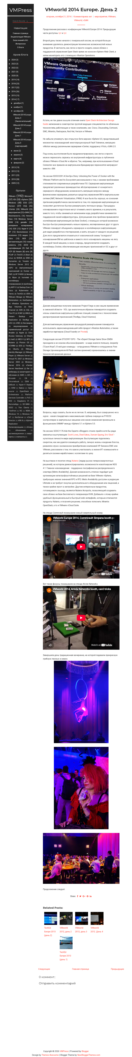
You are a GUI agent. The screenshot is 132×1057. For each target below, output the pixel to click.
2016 (13, 91)
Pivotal (84, 332)
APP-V (13, 287)
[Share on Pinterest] (87, 896)
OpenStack (24, 391)
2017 (13, 87)
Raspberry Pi (23, 401)
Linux (11, 258)
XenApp (26, 320)
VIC (20, 411)
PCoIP (11, 255)
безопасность (14, 216)
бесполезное (22, 232)
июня (16, 151)
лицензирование (20, 326)
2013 (13, 167)
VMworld (24, 209)
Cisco (11, 290)
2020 (13, 76)
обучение (13, 375)
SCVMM (12, 346)
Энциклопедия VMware (21, 37)
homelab (25, 277)
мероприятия (14, 212)
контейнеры (14, 281)
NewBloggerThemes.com (88, 1055)
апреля (17, 155)
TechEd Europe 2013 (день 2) (50, 932)
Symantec (13, 261)
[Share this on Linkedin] (90, 896)
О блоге (20, 47)
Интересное (21, 44)
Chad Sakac (84, 435)
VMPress (20, 10)
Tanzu (11, 294)
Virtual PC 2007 (15, 359)
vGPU (11, 268)
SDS (20, 346)
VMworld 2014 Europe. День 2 (81, 9)
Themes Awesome (50, 1055)
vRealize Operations (20, 304)
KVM (13, 388)
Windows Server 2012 (19, 264)
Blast (28, 255)
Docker (26, 271)
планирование (15, 284)
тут (60, 33)
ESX (14, 229)
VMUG (27, 313)
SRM (28, 258)
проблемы (28, 284)
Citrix (11, 238)
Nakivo (21, 388)
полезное (13, 235)
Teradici (25, 261)
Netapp (29, 274)
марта (16, 159)
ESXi (25, 203)
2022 (13, 68)
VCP (10, 252)
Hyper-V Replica (25, 385)
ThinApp (29, 346)
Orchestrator (14, 395)
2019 (13, 80)
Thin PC (12, 313)
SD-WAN (26, 404)
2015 (13, 95)
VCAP (20, 313)
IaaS (13, 339)
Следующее (44, 969)
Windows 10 (14, 414)
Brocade (12, 378)
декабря (17, 103)
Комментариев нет (82, 16)
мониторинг (25, 372)
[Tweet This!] (80, 896)
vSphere (24, 199)
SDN (21, 310)
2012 (13, 171)
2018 (13, 84)
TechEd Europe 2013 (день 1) (65, 956)
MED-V (21, 339)
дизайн (24, 222)
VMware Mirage (15, 297)
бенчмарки (27, 323)
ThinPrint (12, 411)
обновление (20, 430)
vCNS (18, 323)
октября (17, 111)
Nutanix (12, 342)
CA (26, 378)
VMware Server (23, 356)
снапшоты (20, 437)
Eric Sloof (109, 435)
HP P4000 (19, 274)
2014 (13, 99)
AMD (22, 375)
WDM (28, 411)
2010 (13, 179)
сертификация (15, 248)
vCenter (12, 209)
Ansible (12, 333)
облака (29, 427)
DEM (27, 381)
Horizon (12, 206)
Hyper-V (25, 229)
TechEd (20, 294)
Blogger (85, 1051)
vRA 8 (20, 420)
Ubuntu (16, 349)
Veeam (19, 252)
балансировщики (16, 427)
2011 (13, 175)
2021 (13, 72)
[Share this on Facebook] (77, 896)
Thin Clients (23, 408)
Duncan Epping (97, 435)
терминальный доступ (19, 329)
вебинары (13, 372)
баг (28, 368)
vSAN (26, 212)
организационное (16, 433)
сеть (27, 252)
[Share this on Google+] (84, 896)
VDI (14, 199)
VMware (12, 196)
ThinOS (20, 255)
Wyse (14, 277)
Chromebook (14, 381)
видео (25, 235)
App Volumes (15, 307)
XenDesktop (27, 300)
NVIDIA (19, 258)
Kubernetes (23, 290)
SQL (28, 310)
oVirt (11, 323)
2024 (13, 60)
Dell (27, 248)
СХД (25, 206)
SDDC (11, 408)
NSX (24, 238)
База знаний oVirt (20, 40)
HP (10, 232)
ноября (17, 107)
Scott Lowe (73, 435)
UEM (28, 294)
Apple (21, 333)
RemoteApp (14, 404)
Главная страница (20, 33)
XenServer (19, 417)
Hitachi (29, 336)
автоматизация (15, 242)
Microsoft (28, 196)
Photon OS (24, 342)
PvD (28, 398)
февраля (18, 163)
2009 (13, 183)
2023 (13, 64)
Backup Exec (25, 287)
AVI (28, 375)
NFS (28, 339)
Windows (12, 203)
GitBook (12, 385)
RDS (10, 401)
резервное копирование (20, 225)
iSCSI (26, 245)
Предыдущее (117, 969)
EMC (10, 274)
